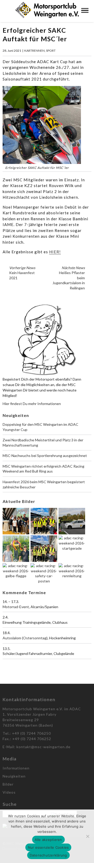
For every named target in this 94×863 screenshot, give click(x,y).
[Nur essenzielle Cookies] (87, 836)
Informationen (16, 768)
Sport (51, 50)
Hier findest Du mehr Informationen (32, 403)
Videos (9, 792)
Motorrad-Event (16, 607)
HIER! (55, 251)
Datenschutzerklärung (48, 855)
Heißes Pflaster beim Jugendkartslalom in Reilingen (68, 277)
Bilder (8, 784)
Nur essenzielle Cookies (48, 847)
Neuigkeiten (14, 776)
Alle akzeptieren (48, 840)
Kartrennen (34, 50)
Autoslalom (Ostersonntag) (25, 638)
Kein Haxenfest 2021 (22, 272)
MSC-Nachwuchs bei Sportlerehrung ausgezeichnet (45, 455)
